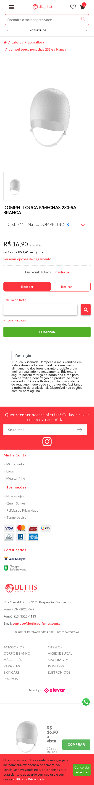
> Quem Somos (15, 503)
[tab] (23, 355)
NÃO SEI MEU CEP (14, 320)
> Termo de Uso (15, 517)
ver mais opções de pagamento (27, 259)
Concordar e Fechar (81, 769)
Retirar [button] (66, 287)
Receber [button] (27, 287)
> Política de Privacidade (21, 510)
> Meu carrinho (14, 478)
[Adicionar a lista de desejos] (83, 224)
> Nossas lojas (14, 496)
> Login (9, 471)
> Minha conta (14, 464)
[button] (86, 309)
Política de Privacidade (28, 779)
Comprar (76, 744)
